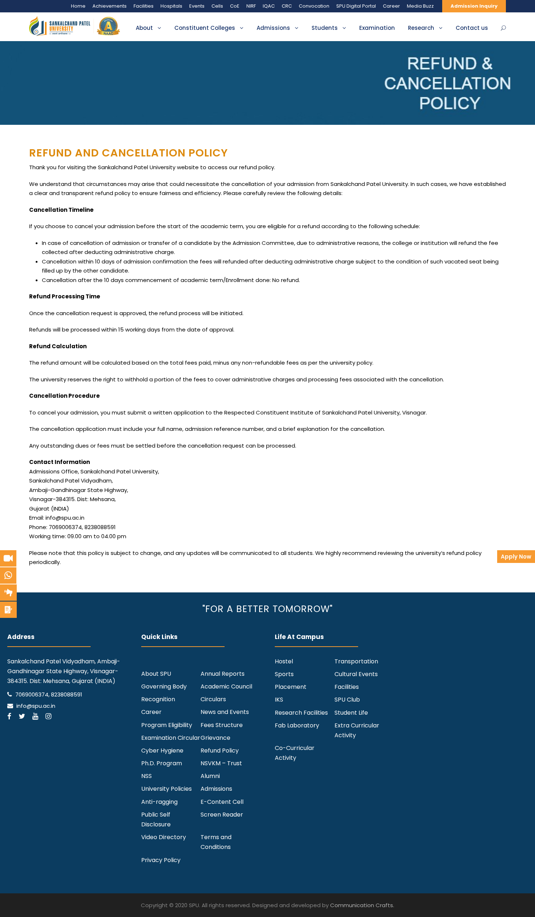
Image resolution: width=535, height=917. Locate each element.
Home (78, 6)
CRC (287, 6)
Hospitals (171, 6)
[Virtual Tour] (8, 558)
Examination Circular (170, 738)
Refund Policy (220, 750)
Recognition (158, 699)
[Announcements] (8, 592)
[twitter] (22, 716)
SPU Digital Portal (356, 6)
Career (391, 6)
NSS (146, 776)
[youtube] (35, 716)
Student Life (351, 712)
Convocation (314, 6)
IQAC (269, 6)
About (144, 28)
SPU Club (347, 699)
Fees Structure (222, 725)
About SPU (156, 674)
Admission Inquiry (474, 6)
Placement (290, 687)
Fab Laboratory (297, 725)
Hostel (284, 661)
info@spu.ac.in (35, 706)
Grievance (215, 738)
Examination (377, 28)
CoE (234, 6)
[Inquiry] (8, 610)
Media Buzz (420, 6)
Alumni (210, 776)
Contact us (472, 28)
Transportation (356, 661)
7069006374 (31, 694)
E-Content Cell (222, 802)
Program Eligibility (166, 725)
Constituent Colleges (204, 28)
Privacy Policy (161, 860)
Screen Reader (222, 814)
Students (325, 28)
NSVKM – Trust (221, 763)
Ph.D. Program (161, 763)
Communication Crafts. (362, 905)
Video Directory (163, 837)
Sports (284, 674)
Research (421, 28)
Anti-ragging (159, 802)
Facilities (144, 6)
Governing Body (164, 686)
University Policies (166, 789)
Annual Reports (223, 674)
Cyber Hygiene (162, 750)
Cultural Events (356, 674)
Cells (217, 6)
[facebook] (9, 716)
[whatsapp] (8, 575)
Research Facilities (301, 712)
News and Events (225, 712)
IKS (279, 699)
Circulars (213, 699)
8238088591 (66, 694)
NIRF (251, 6)
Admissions (273, 28)
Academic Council (226, 686)
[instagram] (48, 716)
